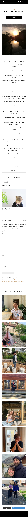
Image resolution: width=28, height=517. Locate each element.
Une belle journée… (7, 181)
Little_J (14, 170)
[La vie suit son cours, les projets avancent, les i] (14, 439)
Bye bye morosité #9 (7, 208)
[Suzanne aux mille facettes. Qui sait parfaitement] (14, 360)
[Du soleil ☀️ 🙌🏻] (14, 334)
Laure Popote (6, 220)
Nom (3, 255)
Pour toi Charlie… (6, 185)
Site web (4, 266)
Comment (14, 163)
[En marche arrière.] (14, 492)
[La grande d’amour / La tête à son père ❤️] (14, 307)
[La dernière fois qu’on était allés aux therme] (14, 466)
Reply (24, 220)
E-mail (4, 261)
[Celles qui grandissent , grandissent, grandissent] (14, 413)
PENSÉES (14, 9)
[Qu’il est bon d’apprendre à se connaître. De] (14, 386)
